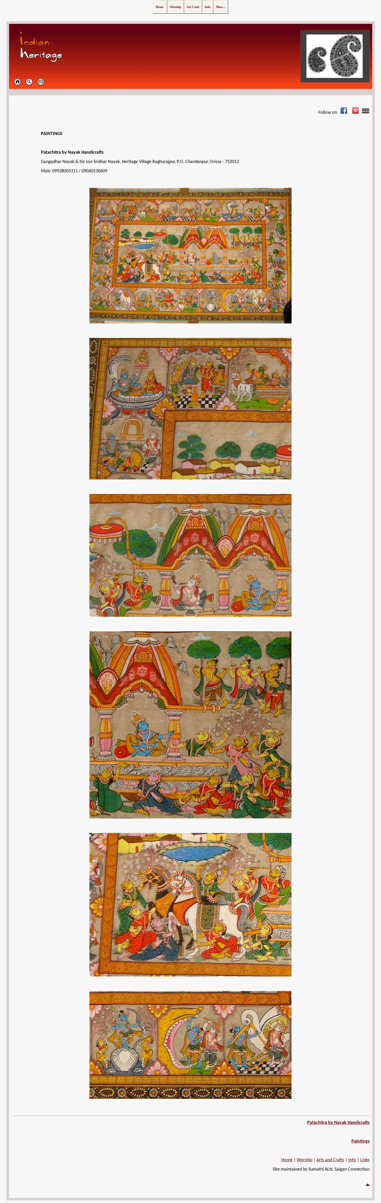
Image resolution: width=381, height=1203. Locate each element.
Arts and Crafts (330, 1160)
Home (287, 1160)
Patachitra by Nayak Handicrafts (338, 1122)
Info (352, 1160)
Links (365, 1160)
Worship (304, 1160)
